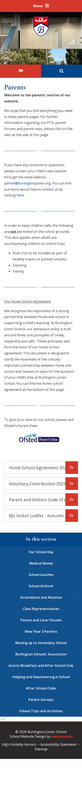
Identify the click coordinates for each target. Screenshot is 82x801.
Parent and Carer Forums (41, 620)
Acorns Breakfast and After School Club (41, 665)
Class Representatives (41, 608)
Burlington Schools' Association (41, 654)
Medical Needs (41, 563)
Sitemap (41, 749)
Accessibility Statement (58, 744)
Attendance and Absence (41, 597)
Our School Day (41, 552)
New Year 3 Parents (41, 631)
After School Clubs (41, 688)
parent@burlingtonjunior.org (27, 183)
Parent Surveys (41, 699)
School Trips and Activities (41, 711)
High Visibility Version (19, 744)
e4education (61, 736)
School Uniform (41, 586)
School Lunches (41, 574)
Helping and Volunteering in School (41, 677)
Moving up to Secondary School (41, 643)
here (20, 195)
